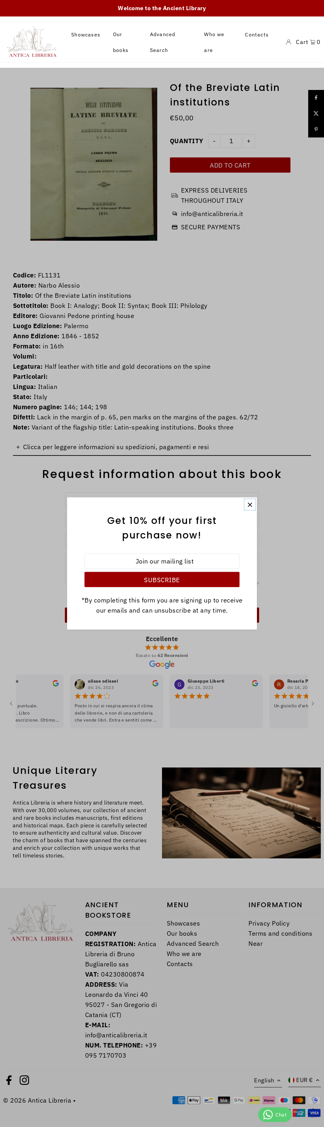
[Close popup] (249, 504)
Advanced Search (163, 42)
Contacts (257, 34)
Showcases (85, 34)
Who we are (214, 42)
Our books (120, 42)
